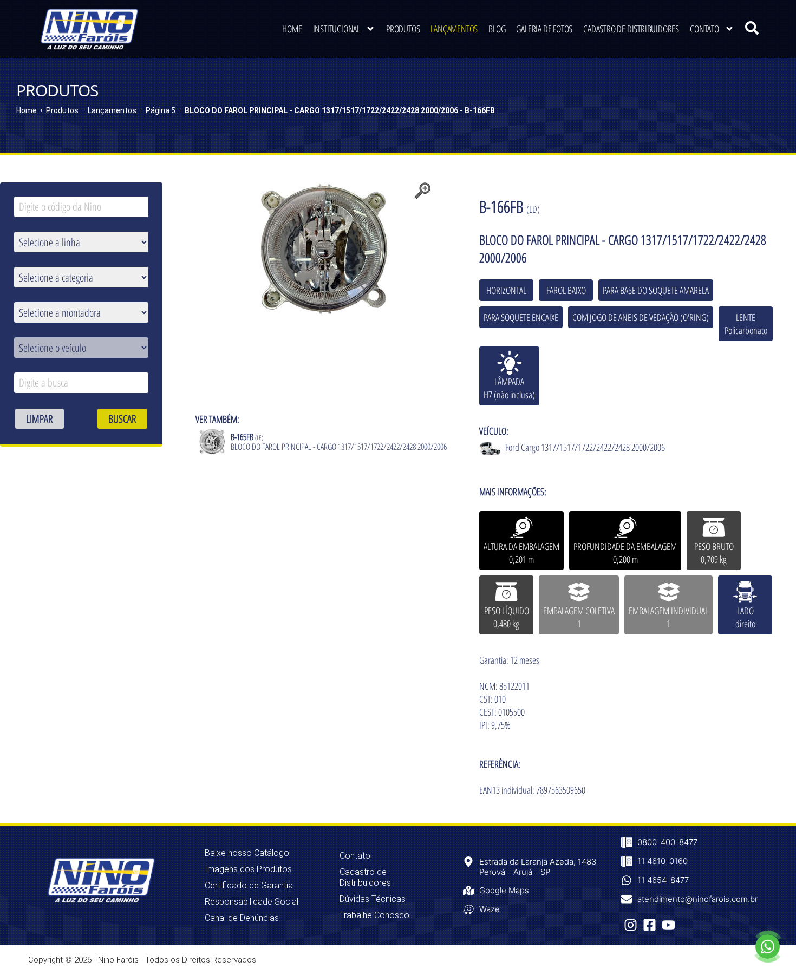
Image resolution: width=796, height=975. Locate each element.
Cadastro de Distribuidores (631, 28)
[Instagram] (630, 924)
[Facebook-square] (649, 924)
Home (292, 28)
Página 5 (160, 110)
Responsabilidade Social (251, 902)
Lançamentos (454, 28)
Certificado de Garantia (249, 885)
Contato (704, 28)
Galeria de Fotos (544, 28)
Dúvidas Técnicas (373, 899)
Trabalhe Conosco (374, 915)
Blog (496, 28)
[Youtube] (668, 924)
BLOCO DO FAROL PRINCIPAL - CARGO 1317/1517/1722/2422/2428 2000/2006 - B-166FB (340, 110)
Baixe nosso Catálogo (247, 853)
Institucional (336, 28)
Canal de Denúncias (242, 918)
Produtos (403, 28)
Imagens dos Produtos (248, 869)
